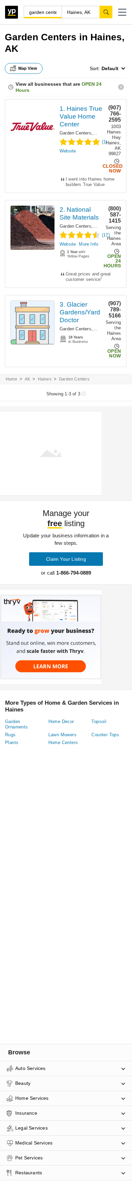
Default (110, 68)
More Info (88, 244)
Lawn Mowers (62, 734)
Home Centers (63, 742)
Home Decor (61, 721)
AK (27, 379)
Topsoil (98, 721)
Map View (27, 68)
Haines (44, 379)
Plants (11, 742)
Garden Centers (75, 133)
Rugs (10, 734)
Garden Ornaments (16, 724)
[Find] (106, 12)
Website (68, 151)
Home (11, 379)
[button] (122, 12)
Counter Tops (105, 734)
